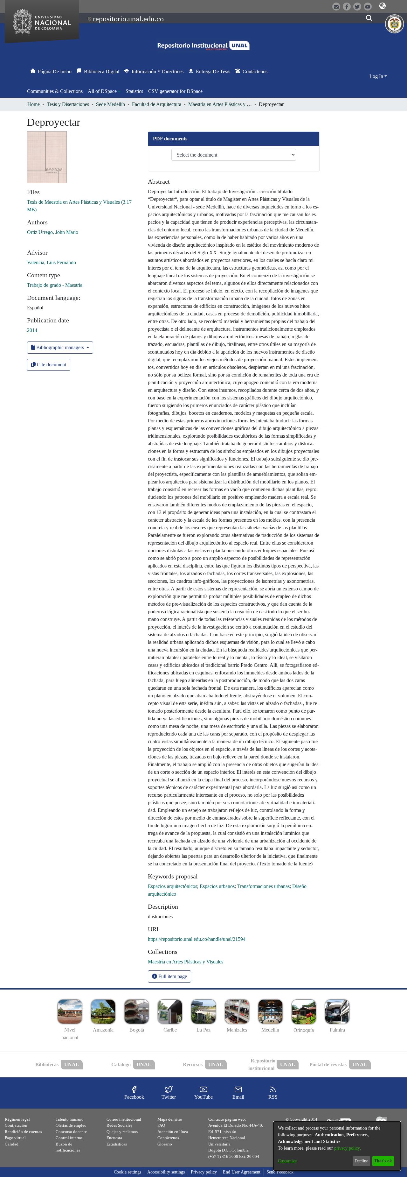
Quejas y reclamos (122, 1131)
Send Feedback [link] (279, 1172)
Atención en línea (172, 1131)
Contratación (16, 1125)
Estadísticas (117, 1144)
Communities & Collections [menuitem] (55, 91)
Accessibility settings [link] (166, 1172)
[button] (382, 6)
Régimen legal (17, 1119)
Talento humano (70, 1119)
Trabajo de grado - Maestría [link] (54, 285)
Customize (287, 1161)
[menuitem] (104, 91)
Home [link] (33, 104)
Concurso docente (71, 1131)
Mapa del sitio (169, 1119)
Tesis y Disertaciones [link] (68, 104)
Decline (361, 1161)
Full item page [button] (172, 976)
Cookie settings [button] (127, 1172)
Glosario (164, 1144)
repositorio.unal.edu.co (128, 19)
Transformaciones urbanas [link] (263, 886)
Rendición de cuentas (23, 1131)
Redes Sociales (119, 1125)
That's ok (383, 1161)
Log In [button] (376, 76)
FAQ (161, 1125)
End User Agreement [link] (241, 1172)
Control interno (69, 1137)
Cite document (51, 364)
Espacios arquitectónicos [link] (172, 886)
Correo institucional (124, 1119)
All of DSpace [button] (102, 91)
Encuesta (114, 1137)
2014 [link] (32, 330)
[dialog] (337, 1146)
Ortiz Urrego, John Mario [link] (52, 232)
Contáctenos (168, 1137)
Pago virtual (15, 1137)
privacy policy (347, 1148)
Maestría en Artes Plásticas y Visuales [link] (220, 104)
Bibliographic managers (60, 347)
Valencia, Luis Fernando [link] (51, 262)
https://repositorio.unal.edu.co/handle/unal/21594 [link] (196, 939)
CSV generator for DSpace (175, 91)
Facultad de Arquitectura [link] (156, 104)
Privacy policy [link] (204, 1172)
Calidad (11, 1144)
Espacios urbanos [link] (217, 886)
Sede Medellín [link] (110, 104)
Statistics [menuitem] (134, 91)
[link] (185, 961)
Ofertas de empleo (71, 1125)
